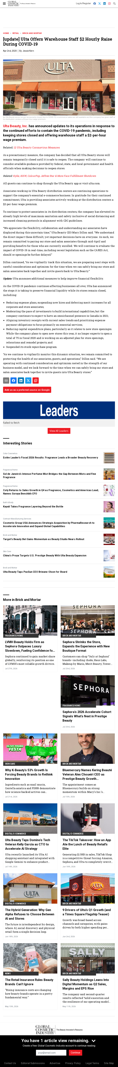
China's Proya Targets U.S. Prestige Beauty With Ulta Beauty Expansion (44, 555)
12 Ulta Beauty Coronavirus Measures (37, 147)
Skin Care (7, 551)
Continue (75, 1052)
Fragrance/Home (10, 470)
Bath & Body (8, 502)
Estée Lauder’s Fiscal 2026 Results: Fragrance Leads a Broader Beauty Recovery (50, 457)
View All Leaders (59, 431)
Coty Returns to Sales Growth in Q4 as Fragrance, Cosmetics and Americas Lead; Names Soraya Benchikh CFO (51, 492)
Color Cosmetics (10, 453)
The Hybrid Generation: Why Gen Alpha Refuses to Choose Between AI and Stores (29, 914)
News (8, 973)
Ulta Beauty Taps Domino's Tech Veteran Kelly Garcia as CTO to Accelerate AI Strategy (27, 844)
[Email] (6, 380)
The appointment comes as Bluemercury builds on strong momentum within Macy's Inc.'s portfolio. (83, 788)
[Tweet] (28, 380)
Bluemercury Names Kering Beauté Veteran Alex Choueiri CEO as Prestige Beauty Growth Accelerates (87, 774)
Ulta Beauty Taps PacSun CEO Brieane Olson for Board (35, 571)
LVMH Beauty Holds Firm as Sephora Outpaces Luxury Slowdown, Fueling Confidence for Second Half (29, 646)
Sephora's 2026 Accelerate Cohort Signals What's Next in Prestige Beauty (87, 716)
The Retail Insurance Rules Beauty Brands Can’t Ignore (29, 982)
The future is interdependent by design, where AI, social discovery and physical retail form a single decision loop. (30, 928)
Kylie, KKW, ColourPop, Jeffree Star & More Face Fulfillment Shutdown (54, 175)
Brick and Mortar (32, 33)
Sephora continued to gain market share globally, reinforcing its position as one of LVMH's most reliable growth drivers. (30, 660)
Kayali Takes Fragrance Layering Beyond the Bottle (33, 506)
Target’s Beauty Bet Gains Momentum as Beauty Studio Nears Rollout (43, 539)
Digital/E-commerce (15, 833)
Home (6, 33)
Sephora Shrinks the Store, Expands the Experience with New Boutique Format (86, 646)
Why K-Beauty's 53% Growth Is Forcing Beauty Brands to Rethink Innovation (29, 774)
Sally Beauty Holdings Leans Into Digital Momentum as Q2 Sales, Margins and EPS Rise (86, 984)
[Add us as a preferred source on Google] (36, 380)
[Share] (13, 380)
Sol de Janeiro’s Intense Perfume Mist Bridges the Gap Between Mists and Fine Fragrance (49, 475)
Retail (15, 33)
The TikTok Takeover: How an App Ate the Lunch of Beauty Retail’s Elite (87, 844)
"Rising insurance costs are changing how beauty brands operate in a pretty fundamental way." (29, 993)
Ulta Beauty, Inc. (15, 126)
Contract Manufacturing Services (17, 519)
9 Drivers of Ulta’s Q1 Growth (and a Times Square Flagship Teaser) (87, 912)
